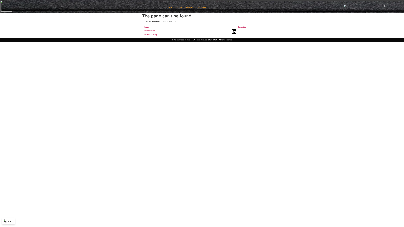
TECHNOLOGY (190, 7)
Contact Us (242, 27)
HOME (170, 7)
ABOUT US (179, 7)
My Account (202, 7)
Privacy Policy (149, 31)
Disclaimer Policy (150, 35)
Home (146, 27)
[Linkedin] (234, 31)
